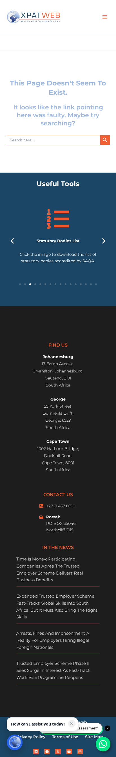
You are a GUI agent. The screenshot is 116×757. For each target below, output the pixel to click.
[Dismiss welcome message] (71, 723)
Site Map (94, 736)
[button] (12, 240)
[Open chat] (15, 742)
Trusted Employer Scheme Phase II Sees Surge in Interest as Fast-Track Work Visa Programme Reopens (53, 670)
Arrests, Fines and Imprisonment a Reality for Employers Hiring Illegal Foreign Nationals (52, 640)
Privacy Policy (31, 736)
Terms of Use (65, 736)
